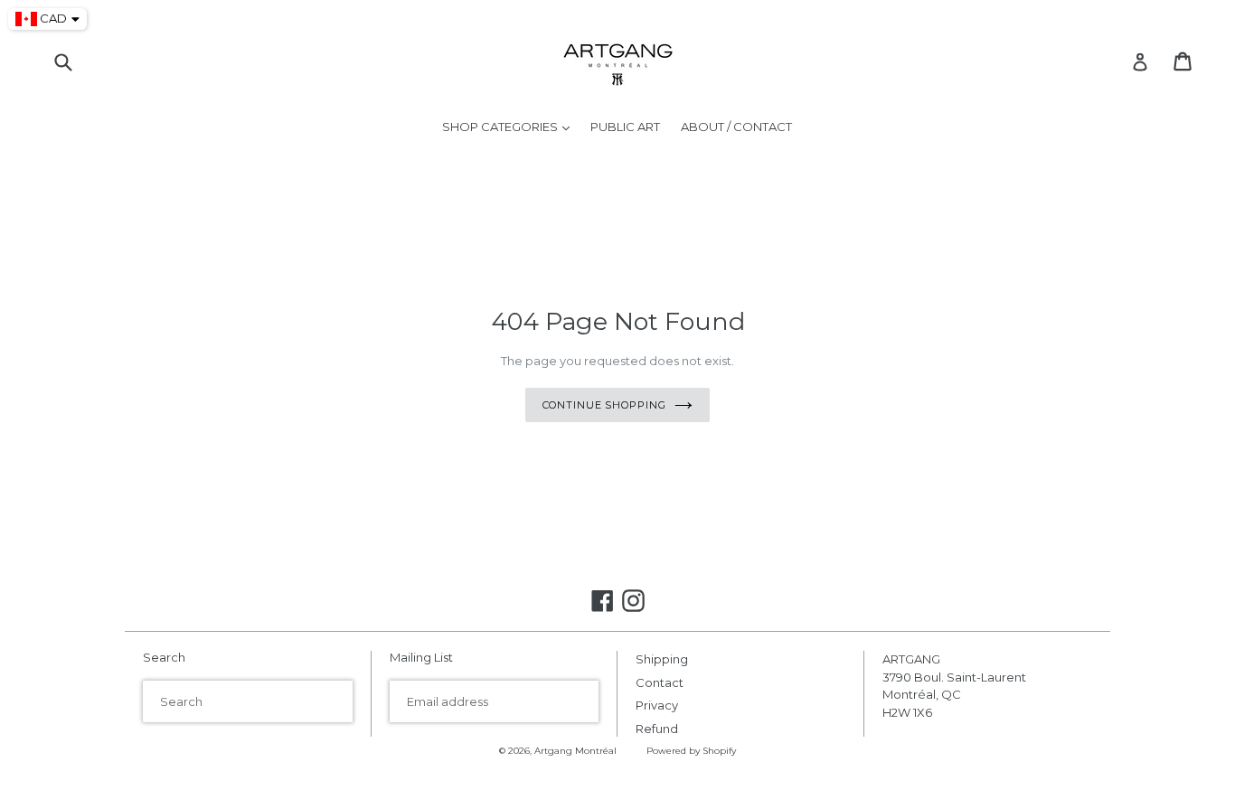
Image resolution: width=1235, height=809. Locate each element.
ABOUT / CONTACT (736, 126)
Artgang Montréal (575, 751)
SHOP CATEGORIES (510, 126)
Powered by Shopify (691, 751)
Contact (659, 682)
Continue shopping (604, 405)
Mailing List (421, 657)
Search (164, 657)
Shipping (662, 659)
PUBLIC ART (625, 126)
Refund (657, 728)
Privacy (657, 705)
